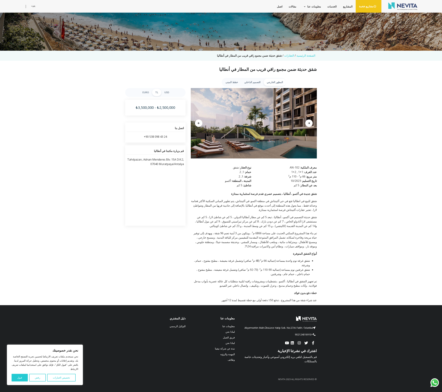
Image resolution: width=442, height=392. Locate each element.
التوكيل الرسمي (178, 326)
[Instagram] (299, 343)
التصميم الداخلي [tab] (252, 82)
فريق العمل (229, 337)
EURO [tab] (145, 92)
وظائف (231, 359)
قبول (19, 377)
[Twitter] (306, 343)
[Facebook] (313, 343)
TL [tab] (156, 92)
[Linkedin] (292, 343)
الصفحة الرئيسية (305, 55)
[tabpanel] (254, 123)
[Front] (278, 319)
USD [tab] (166, 92)
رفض (37, 377)
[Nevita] (402, 6)
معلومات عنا (228, 326)
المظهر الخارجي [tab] (275, 82)
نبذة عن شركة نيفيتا (225, 348)
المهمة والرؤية (227, 354)
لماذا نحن (230, 331)
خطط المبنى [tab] (231, 82)
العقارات (289, 55)
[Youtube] (286, 343)
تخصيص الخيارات (61, 377)
